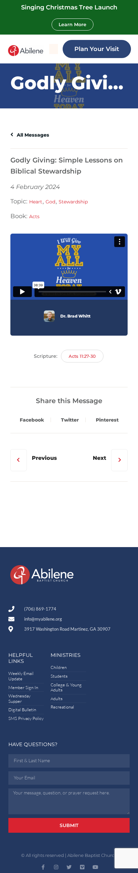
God (50, 202)
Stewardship (73, 202)
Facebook (32, 420)
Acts (34, 216)
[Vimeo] (82, 867)
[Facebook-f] (43, 867)
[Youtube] (95, 867)
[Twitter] (69, 867)
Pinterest (107, 420)
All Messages (32, 135)
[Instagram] (56, 867)
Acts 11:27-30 (82, 356)
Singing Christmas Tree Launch (69, 7)
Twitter (70, 420)
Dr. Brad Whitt (75, 316)
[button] (53, 49)
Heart (35, 202)
